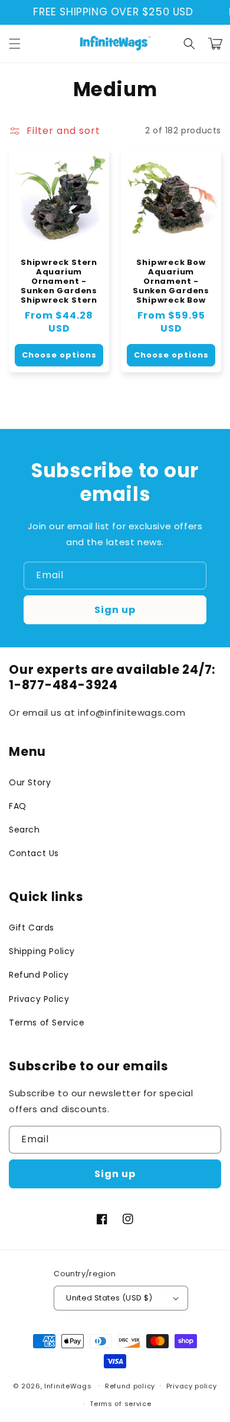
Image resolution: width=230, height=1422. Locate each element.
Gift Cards (31, 927)
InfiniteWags (67, 1385)
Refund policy (130, 1386)
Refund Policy (39, 975)
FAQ (18, 806)
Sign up (115, 610)
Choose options (59, 355)
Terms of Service (47, 1022)
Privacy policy (191, 1386)
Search (24, 829)
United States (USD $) (109, 1297)
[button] (15, 44)
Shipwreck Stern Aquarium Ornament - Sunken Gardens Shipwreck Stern (59, 281)
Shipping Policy (42, 951)
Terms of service (120, 1403)
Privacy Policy (39, 999)
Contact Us (34, 853)
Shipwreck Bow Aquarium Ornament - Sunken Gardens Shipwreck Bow (171, 281)
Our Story (30, 782)
